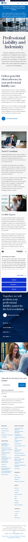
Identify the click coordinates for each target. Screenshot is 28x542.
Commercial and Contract (18, 441)
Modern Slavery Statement (14, 537)
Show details (20, 275)
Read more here (22, 16)
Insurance (3, 464)
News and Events (18, 494)
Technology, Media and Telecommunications (6, 472)
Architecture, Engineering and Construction (5, 445)
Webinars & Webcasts (19, 481)
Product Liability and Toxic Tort (19, 463)
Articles (16, 475)
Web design (16, 533)
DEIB (16, 498)
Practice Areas (19, 425)
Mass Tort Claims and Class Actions (19, 460)
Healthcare (3, 456)
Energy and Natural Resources (5, 453)
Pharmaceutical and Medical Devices (5, 469)
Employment (17, 457)
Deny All (14, 289)
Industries (4, 441)
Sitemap (23, 536)
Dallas (16, 515)
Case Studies (7, 327)
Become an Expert (19, 504)
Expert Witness (4, 428)
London (16, 513)
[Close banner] (25, 251)
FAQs (16, 496)
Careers (16, 492)
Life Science (4, 466)
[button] (22, 3)
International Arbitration (20, 455)
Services (5, 323)
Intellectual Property (19, 453)
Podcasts (17, 479)
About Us (6, 332)
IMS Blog (16, 502)
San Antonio (17, 517)
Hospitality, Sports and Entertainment (6, 458)
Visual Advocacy (5, 430)
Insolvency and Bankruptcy (18, 450)
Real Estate (17, 468)
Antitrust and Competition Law (18, 435)
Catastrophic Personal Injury (20, 438)
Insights (17, 472)
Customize (13, 284)
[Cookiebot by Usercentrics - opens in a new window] (17, 252)
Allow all (14, 279)
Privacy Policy (5, 536)
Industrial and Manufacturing (4, 461)
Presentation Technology (7, 435)
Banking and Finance (6, 448)
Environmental (18, 443)
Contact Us (17, 511)
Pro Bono (17, 500)
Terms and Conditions (14, 536)
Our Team (6, 336)
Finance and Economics (20, 446)
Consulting (3, 437)
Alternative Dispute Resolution (19, 432)
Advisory (3, 432)
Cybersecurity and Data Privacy (6, 450)
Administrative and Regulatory (19, 429)
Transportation (4, 474)
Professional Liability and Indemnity (20, 466)
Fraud (16, 448)
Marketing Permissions (7, 390)
